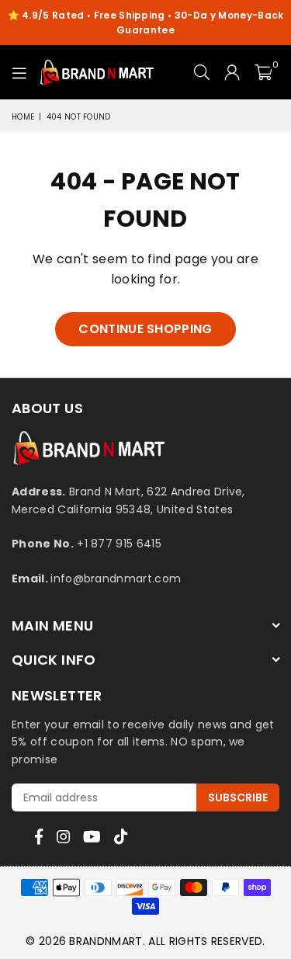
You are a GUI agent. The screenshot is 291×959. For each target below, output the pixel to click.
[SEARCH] (202, 72)
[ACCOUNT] (232, 72)
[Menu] (20, 72)
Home (23, 117)
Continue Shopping (145, 329)
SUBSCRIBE (238, 797)
